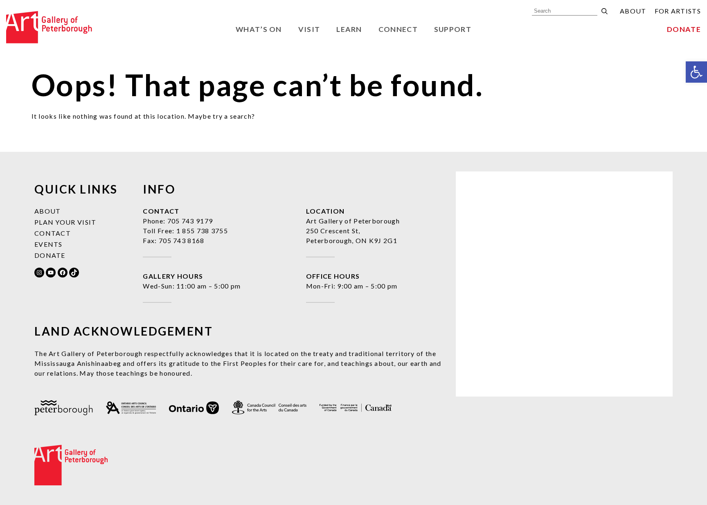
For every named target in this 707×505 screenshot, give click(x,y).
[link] (696, 72)
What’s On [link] (259, 29)
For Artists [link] (678, 11)
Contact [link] (52, 233)
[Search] (604, 11)
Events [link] (48, 244)
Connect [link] (398, 29)
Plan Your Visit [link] (65, 222)
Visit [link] (309, 29)
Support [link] (452, 29)
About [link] (633, 11)
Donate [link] (684, 29)
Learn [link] (349, 29)
